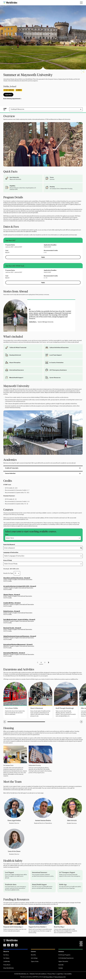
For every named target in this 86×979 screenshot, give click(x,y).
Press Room (6, 964)
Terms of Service (59, 976)
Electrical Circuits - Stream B (12, 628)
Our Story (6, 955)
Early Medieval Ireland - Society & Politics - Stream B (19, 619)
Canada (60, 968)
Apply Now (8, 94)
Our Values (6, 958)
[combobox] (4, 556)
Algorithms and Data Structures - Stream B (16, 578)
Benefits (33, 955)
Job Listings (34, 958)
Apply (43, 257)
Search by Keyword (9, 544)
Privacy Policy (51, 973)
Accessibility (68, 973)
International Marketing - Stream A (14, 652)
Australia (60, 964)
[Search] (81, 548)
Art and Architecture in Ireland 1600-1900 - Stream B (19, 586)
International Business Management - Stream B (17, 644)
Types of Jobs (34, 961)
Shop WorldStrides (8, 968)
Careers (33, 951)
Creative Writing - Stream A (11, 602)
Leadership (6, 961)
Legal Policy (60, 973)
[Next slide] (81, 721)
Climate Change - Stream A (11, 594)
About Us (6, 951)
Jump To (5, 109)
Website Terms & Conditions (38, 973)
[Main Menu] (81, 2)
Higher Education (63, 961)
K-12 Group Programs (64, 955)
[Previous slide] (4, 721)
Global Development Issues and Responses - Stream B (19, 636)
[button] (14, 811)
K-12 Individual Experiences (65, 958)
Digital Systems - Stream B (11, 611)
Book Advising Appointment (11, 98)
